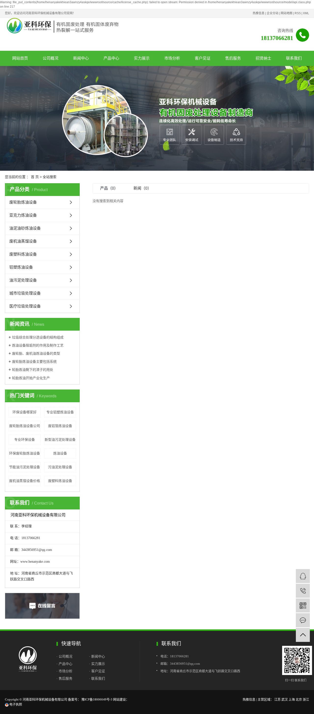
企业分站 (272, 13)
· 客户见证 (97, 671)
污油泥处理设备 (60, 467)
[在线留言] (303, 620)
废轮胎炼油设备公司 (24, 426)
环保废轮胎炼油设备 (24, 453)
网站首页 (20, 58)
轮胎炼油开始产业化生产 (31, 378)
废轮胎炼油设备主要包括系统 (34, 361)
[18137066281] (303, 591)
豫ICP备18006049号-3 (96, 699)
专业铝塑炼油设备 (60, 412)
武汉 (284, 699)
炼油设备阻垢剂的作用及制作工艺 (38, 345)
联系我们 (294, 58)
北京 (299, 699)
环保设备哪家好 (25, 412)
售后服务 (233, 58)
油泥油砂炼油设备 (25, 228)
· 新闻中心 (97, 656)
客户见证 (202, 58)
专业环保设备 (24, 439)
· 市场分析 (64, 671)
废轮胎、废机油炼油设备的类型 (36, 353)
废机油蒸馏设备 (23, 241)
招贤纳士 (263, 58)
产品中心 (111, 58)
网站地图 (286, 13)
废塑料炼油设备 (23, 254)
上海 (291, 699)
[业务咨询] (303, 576)
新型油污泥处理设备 (60, 439)
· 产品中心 (64, 664)
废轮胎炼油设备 (23, 202)
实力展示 (142, 58)
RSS (298, 13)
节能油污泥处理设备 (24, 467)
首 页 (35, 177)
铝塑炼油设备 (21, 267)
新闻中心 (81, 58)
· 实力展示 (97, 664)
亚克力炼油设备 (23, 215)
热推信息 (258, 13)
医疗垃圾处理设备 (25, 306)
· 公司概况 (64, 656)
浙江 (306, 699)
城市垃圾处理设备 (25, 293)
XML (306, 13)
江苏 (277, 699)
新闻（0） (142, 188)
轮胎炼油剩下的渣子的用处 (32, 370)
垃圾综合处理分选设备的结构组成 (38, 337)
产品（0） (109, 188)
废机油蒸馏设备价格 (24, 481)
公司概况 (50, 58)
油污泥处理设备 (23, 280)
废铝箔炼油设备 (60, 426)
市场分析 (172, 58)
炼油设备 (60, 453)
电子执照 (15, 704)
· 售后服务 (64, 678)
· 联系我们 (97, 678)
